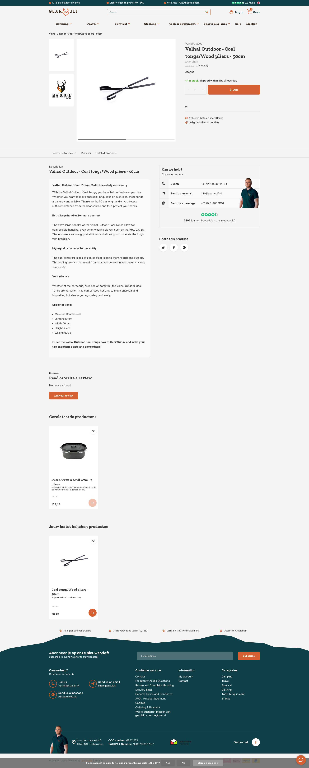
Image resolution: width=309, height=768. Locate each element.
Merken (251, 24)
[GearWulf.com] (68, 12)
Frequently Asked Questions (152, 680)
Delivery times (143, 689)
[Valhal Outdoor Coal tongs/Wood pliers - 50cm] (73, 560)
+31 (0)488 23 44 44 (214, 183)
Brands (226, 698)
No (183, 763)
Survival (121, 24)
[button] (169, 90)
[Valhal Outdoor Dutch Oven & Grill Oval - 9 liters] (73, 450)
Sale (238, 24)
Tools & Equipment (182, 24)
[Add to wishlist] (186, 107)
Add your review (63, 395)
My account (185, 676)
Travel (91, 24)
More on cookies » (208, 763)
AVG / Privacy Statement (150, 698)
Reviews (86, 153)
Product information (64, 153)
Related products (106, 153)
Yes (168, 763)
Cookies (140, 702)
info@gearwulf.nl (211, 193)
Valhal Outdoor (194, 43)
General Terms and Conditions (153, 694)
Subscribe (249, 655)
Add (235, 89)
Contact (140, 676)
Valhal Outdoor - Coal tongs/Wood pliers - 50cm (75, 33)
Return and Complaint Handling (154, 685)
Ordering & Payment (147, 707)
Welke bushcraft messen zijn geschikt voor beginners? (152, 713)
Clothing (150, 24)
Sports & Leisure (215, 24)
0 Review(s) (202, 65)
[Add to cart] (93, 613)
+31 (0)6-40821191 (212, 203)
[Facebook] (256, 742)
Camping (62, 24)
